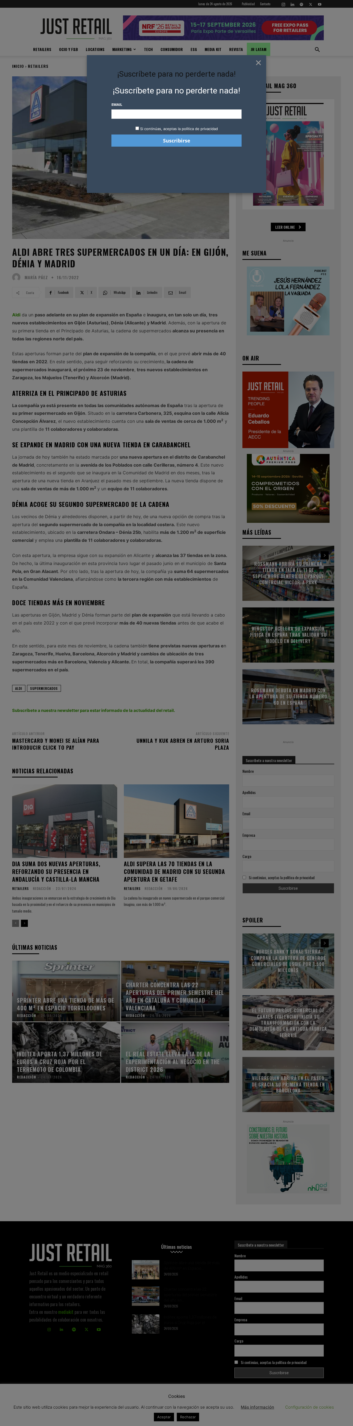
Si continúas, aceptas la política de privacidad (179, 129)
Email (116, 104)
